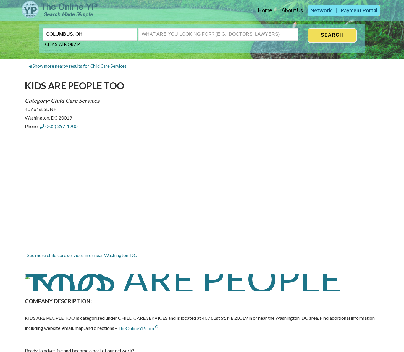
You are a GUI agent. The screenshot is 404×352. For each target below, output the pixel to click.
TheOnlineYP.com (138, 328)
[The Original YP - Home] (49, 16)
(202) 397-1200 (60, 126)
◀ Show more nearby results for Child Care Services (77, 66)
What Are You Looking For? (165, 27)
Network (321, 10)
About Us (292, 10)
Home (265, 10)
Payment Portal (359, 10)
